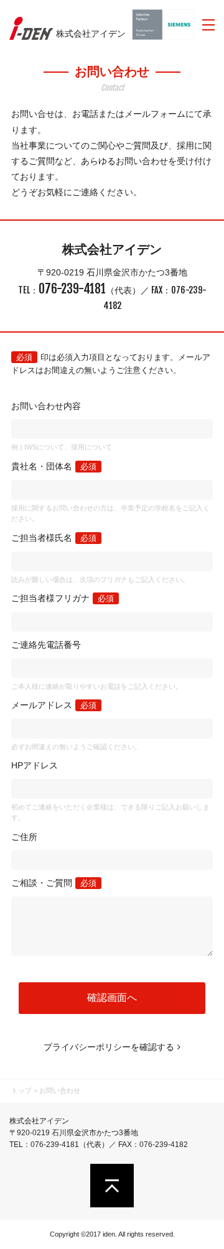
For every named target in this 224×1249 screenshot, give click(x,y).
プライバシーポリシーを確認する (109, 1047)
